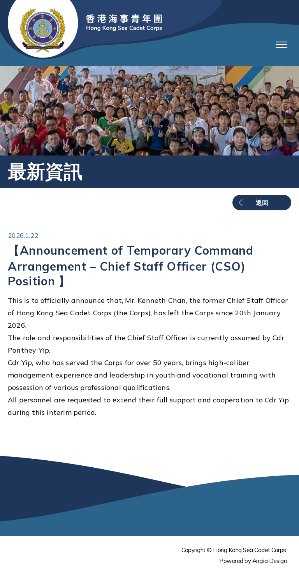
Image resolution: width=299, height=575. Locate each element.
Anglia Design (269, 561)
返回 (262, 202)
